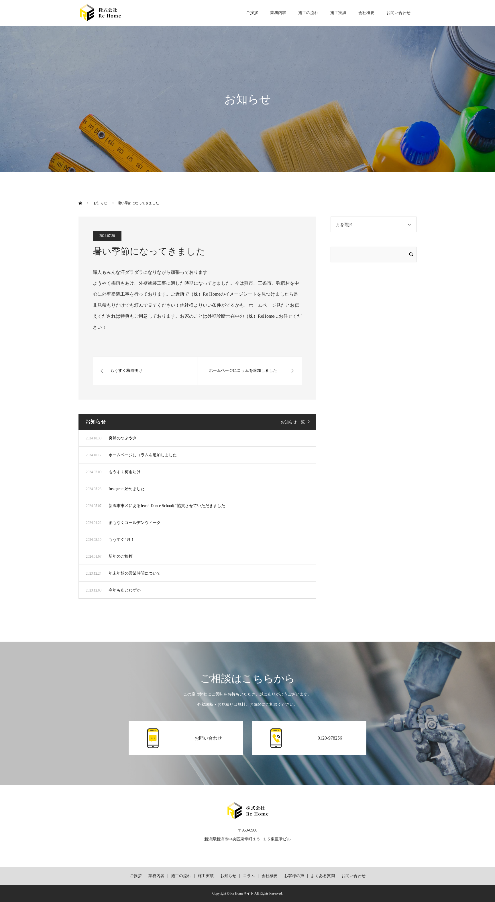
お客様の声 (294, 876)
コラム (249, 876)
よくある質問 (323, 876)
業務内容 (278, 13)
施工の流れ (308, 13)
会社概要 (366, 13)
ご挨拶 (252, 13)
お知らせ (228, 876)
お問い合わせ (398, 13)
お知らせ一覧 (293, 422)
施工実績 (338, 13)
